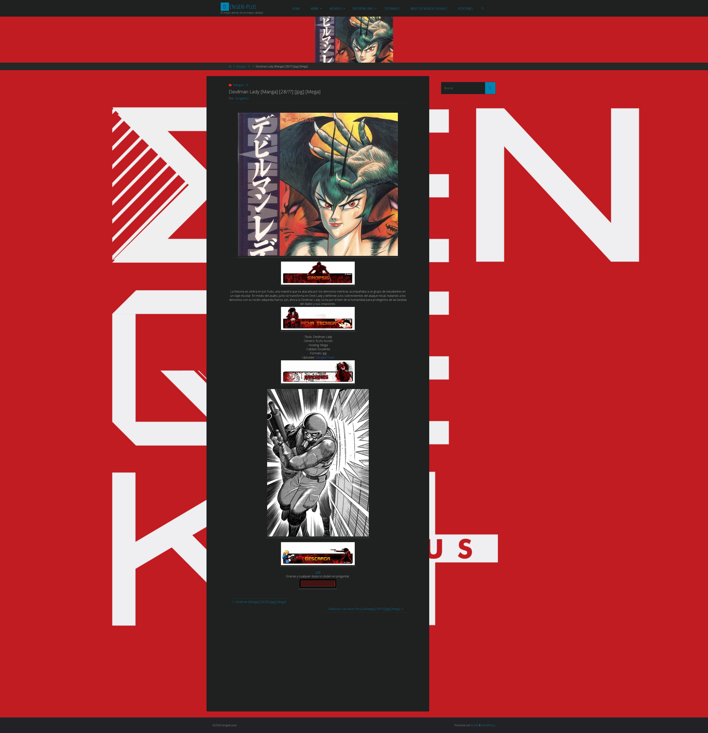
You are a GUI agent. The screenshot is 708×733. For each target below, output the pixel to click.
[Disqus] (318, 659)
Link (317, 572)
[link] (482, 8)
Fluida (474, 725)
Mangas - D (243, 66)
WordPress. (488, 725)
